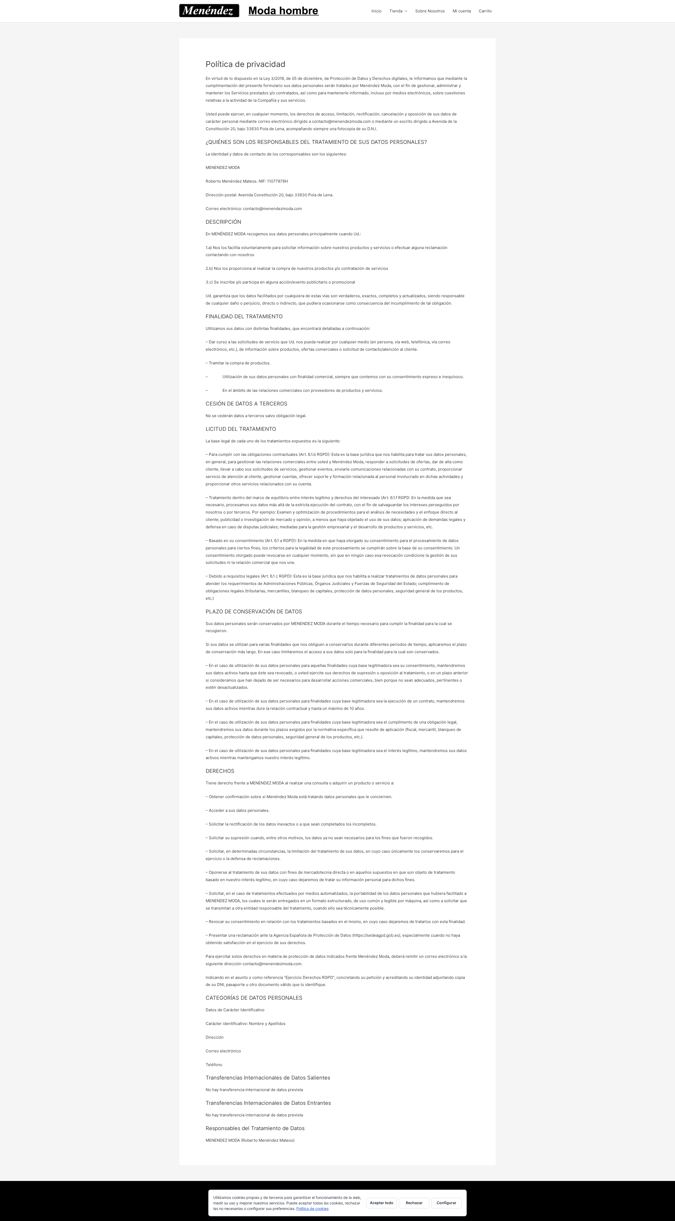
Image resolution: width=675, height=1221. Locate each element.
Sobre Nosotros (430, 10)
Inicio (377, 10)
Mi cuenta (462, 10)
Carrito (485, 10)
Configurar (446, 1202)
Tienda (395, 10)
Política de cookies (312, 1208)
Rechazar (414, 1202)
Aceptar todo (381, 1202)
